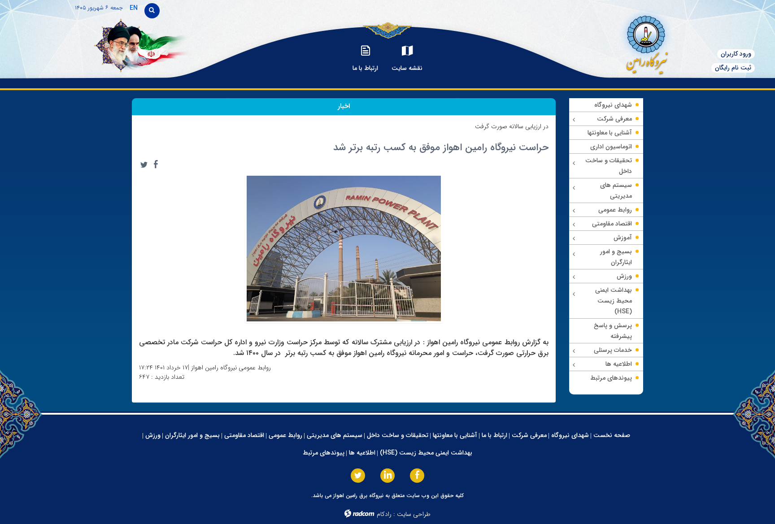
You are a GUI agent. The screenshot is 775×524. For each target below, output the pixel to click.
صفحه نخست (611, 435)
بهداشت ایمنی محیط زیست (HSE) (426, 453)
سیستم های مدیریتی (334, 435)
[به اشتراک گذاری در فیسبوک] (156, 164)
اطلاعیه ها (362, 453)
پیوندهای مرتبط (323, 453)
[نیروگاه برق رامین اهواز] (632, 42)
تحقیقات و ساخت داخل (397, 435)
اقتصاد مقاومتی (244, 435)
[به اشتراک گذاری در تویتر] (144, 164)
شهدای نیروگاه (570, 435)
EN (134, 8)
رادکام (384, 514)
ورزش (153, 435)
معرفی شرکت (529, 435)
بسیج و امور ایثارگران (192, 435)
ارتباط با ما (494, 435)
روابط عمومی (285, 435)
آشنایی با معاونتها (455, 435)
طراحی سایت (414, 514)
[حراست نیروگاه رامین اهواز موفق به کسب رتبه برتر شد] (344, 248)
